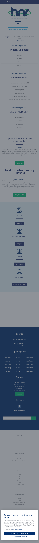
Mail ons (19, 394)
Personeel (19, 127)
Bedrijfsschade (19, 93)
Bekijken (19, 223)
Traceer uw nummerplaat (19, 502)
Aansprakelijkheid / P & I (19, 86)
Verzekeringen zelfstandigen (20, 460)
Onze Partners (19, 443)
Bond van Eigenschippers (18, 29)
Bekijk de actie (19, 195)
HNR (18, 23)
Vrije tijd (19, 65)
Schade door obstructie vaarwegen (19, 100)
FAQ (19, 478)
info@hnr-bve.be (19, 386)
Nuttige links (19, 482)
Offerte (19, 500)
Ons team (19, 441)
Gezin (19, 62)
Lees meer (19, 163)
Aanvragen (19, 264)
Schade (19, 498)
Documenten (19, 480)
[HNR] (19, 12)
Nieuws (19, 474)
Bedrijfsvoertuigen (19, 117)
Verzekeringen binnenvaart (19, 458)
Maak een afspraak (19, 284)
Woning (19, 58)
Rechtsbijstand (19, 90)
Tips (19, 476)
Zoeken (20, 41)
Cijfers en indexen (19, 484)
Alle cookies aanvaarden (19, 533)
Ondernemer (19, 124)
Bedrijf (19, 121)
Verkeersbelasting (19, 504)
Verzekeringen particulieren (19, 456)
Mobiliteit (19, 55)
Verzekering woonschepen (19, 96)
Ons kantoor (19, 439)
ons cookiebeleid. (17, 529)
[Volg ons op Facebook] (19, 406)
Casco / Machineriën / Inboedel (19, 83)
